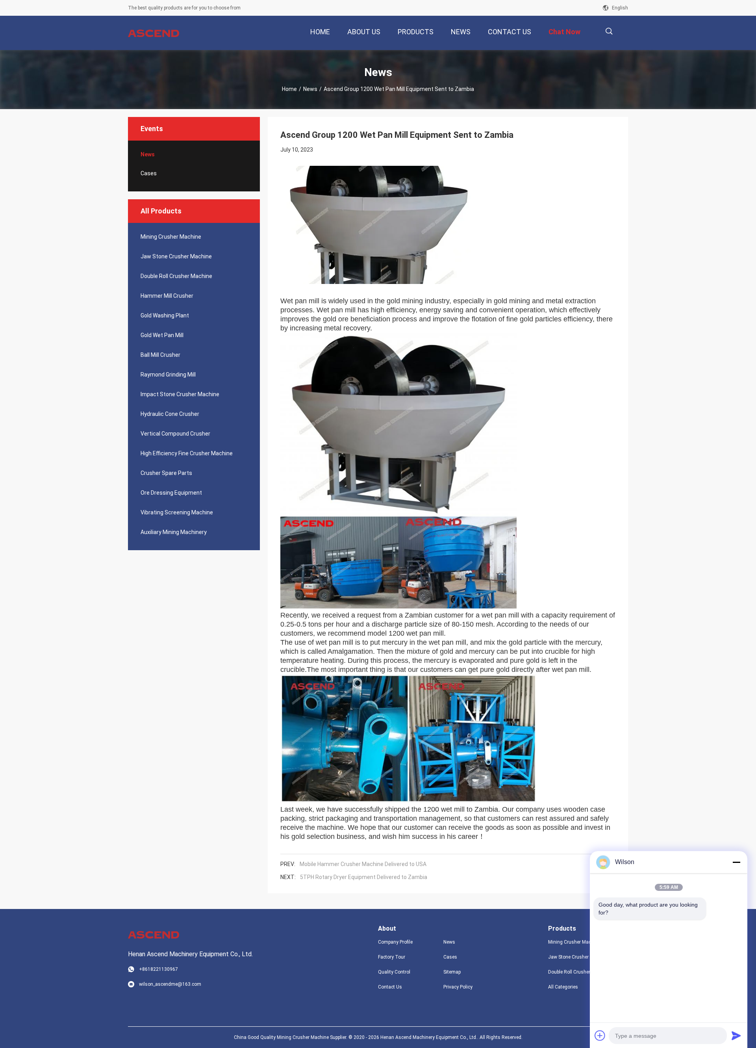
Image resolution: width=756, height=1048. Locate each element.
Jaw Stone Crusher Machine (176, 256)
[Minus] (736, 862)
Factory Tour (391, 957)
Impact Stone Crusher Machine (180, 394)
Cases (149, 173)
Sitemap (452, 972)
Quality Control (394, 972)
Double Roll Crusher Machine (176, 276)
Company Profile (395, 942)
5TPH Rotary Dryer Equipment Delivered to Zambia (363, 877)
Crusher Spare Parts (166, 473)
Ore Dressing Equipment (171, 493)
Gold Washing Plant (165, 315)
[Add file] (600, 1035)
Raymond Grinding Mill (168, 374)
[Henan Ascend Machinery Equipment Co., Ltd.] (153, 33)
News (310, 89)
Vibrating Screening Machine (177, 512)
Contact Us (390, 987)
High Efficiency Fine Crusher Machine (187, 453)
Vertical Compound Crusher (175, 433)
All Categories (563, 987)
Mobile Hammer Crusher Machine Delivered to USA (363, 864)
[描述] (609, 31)
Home (289, 89)
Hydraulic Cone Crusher (170, 414)
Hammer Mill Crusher (167, 296)
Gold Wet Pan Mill (162, 335)
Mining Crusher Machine (171, 237)
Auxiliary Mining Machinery (174, 532)
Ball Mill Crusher (160, 355)
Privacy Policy (457, 987)
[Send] (736, 1035)
